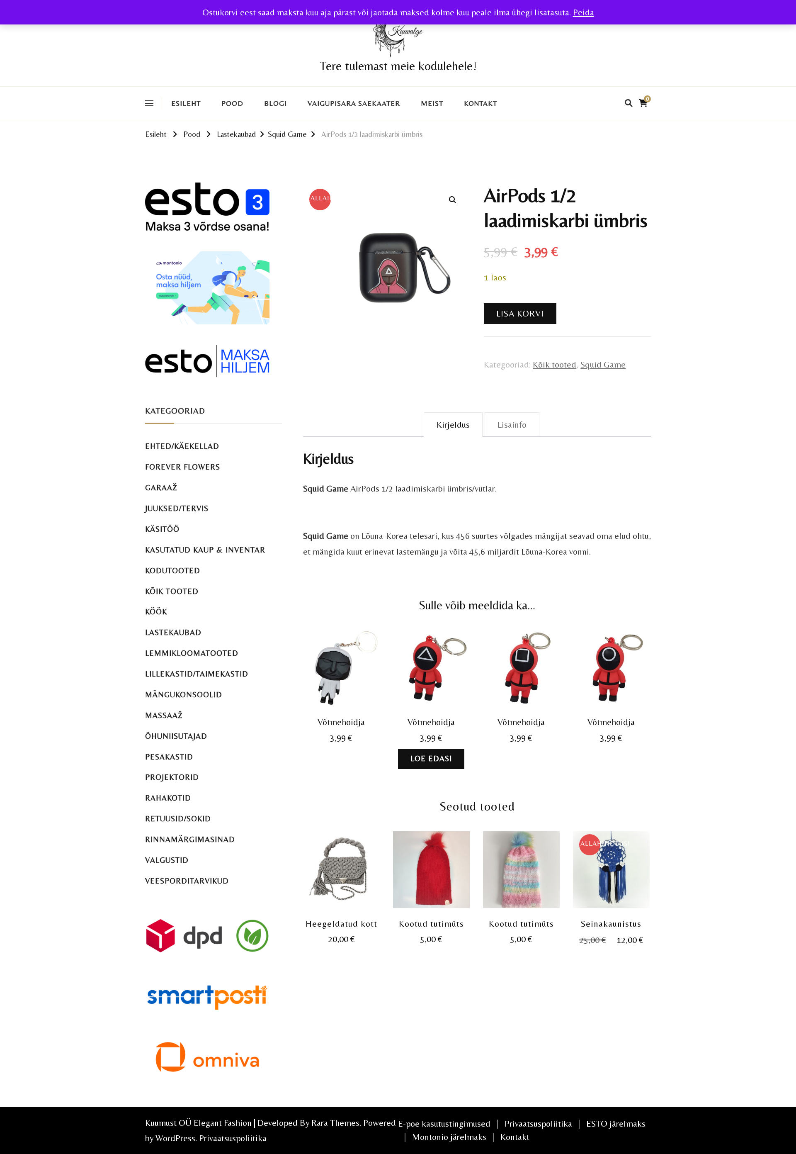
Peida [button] (583, 12)
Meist (432, 103)
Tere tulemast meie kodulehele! (398, 65)
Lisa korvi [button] (341, 669)
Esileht (186, 103)
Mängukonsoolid (183, 694)
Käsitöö (162, 529)
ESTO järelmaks (616, 1123)
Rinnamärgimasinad (190, 839)
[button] (452, 199)
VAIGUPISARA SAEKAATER (354, 103)
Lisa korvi (520, 313)
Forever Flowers (182, 467)
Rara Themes (335, 1122)
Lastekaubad (173, 632)
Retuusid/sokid (178, 818)
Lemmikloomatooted (191, 653)
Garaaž (161, 487)
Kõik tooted (554, 364)
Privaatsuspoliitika (233, 1138)
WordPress (175, 1138)
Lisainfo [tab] (512, 424)
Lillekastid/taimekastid (196, 674)
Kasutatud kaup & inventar (205, 549)
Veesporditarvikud (187, 880)
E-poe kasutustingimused (444, 1123)
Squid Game (603, 364)
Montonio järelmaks (449, 1137)
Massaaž (164, 715)
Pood (232, 103)
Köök (156, 611)
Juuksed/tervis (177, 508)
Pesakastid (169, 756)
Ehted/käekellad (182, 446)
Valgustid (167, 860)
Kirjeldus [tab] (453, 424)
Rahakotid (168, 798)
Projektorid (172, 777)
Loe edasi (431, 758)
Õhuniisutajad (176, 736)
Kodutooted (172, 570)
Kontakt (480, 103)
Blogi (275, 103)
